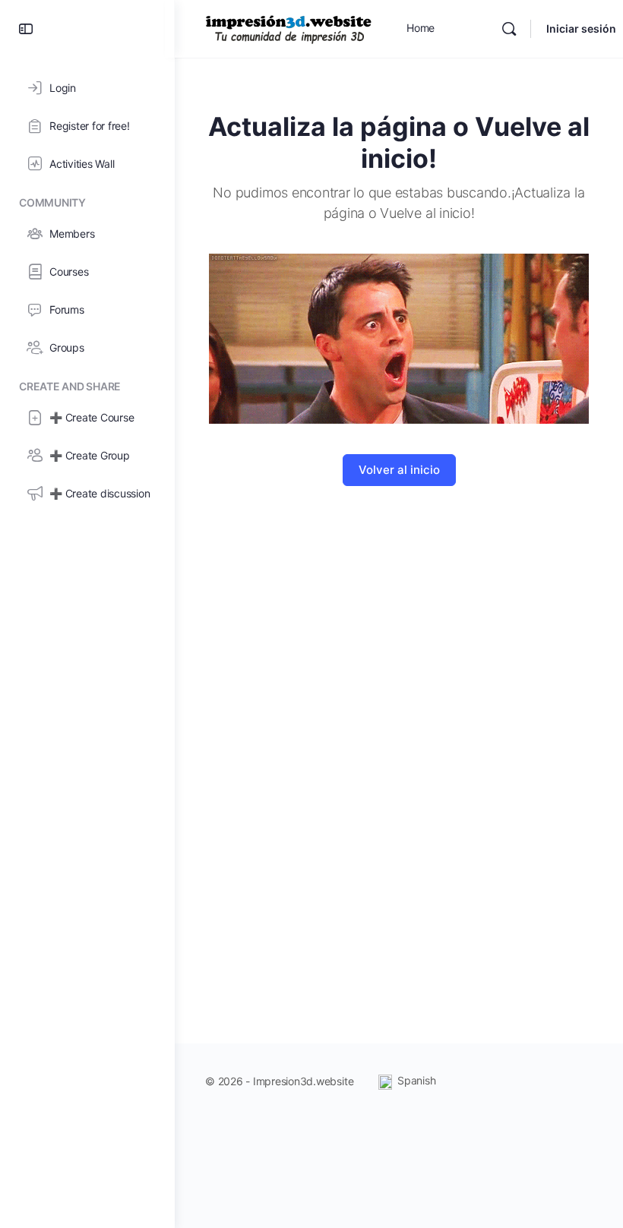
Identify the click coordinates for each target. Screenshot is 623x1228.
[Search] (509, 29)
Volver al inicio (399, 469)
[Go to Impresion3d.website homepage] (288, 28)
